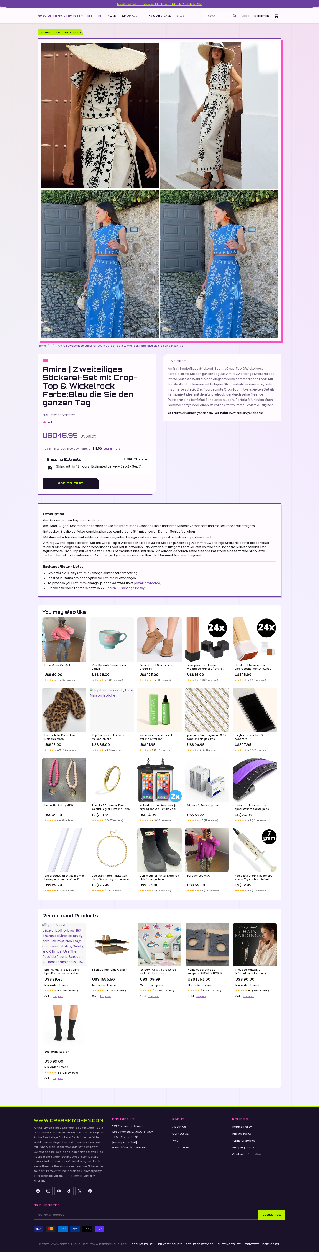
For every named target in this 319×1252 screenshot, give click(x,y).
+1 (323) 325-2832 (125, 1137)
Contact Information (247, 1154)
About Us (179, 1126)
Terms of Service (244, 1140)
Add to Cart (71, 483)
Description (53, 514)
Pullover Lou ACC (198, 875)
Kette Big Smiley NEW (58, 805)
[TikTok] (69, 1191)
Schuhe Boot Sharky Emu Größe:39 (156, 667)
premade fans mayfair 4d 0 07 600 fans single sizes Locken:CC (206, 737)
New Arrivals (159, 15)
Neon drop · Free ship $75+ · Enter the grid (159, 3)
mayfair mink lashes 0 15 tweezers (250, 737)
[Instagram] (48, 1191)
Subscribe (272, 1214)
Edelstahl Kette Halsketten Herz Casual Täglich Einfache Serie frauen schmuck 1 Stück (111, 877)
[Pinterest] (90, 1191)
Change (140, 459)
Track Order (180, 1147)
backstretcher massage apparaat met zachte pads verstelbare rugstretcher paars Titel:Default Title (252, 807)
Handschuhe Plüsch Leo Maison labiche (59, 737)
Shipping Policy (243, 1147)
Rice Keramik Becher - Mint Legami (109, 667)
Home (112, 15)
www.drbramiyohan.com (69, 15)
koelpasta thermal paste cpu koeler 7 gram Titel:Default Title (253, 877)
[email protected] (147, 583)
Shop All (129, 15)
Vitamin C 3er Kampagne (203, 805)
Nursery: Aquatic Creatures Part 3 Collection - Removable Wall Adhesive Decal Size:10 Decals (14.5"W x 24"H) (159, 971)
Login (246, 16)
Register (261, 16)
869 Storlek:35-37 (56, 1051)
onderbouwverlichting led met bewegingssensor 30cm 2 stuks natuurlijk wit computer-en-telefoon (64, 877)
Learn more (112, 448)
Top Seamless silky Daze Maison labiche (108, 737)
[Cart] (276, 16)
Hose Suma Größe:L (57, 665)
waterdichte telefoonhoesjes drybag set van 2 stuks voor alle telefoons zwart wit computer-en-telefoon (159, 807)
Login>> (58, 996)
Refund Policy (242, 1126)
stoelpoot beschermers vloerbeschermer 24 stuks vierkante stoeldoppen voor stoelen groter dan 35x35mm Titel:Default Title (206, 667)
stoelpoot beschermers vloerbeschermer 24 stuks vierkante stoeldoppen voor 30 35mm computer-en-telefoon (253, 667)
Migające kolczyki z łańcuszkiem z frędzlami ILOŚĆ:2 (250, 971)
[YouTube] (58, 1191)
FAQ (175, 1140)
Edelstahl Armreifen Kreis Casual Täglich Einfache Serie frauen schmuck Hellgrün (111, 807)
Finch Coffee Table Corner (109, 969)
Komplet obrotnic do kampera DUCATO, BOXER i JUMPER (206, 971)
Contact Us (180, 1133)
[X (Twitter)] (79, 1191)
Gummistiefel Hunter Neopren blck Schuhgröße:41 (159, 877)
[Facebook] (38, 1191)
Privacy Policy (242, 1133)
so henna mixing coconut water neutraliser (156, 737)
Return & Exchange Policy (125, 588)
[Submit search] (234, 16)
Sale (180, 15)
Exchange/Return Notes (63, 567)
